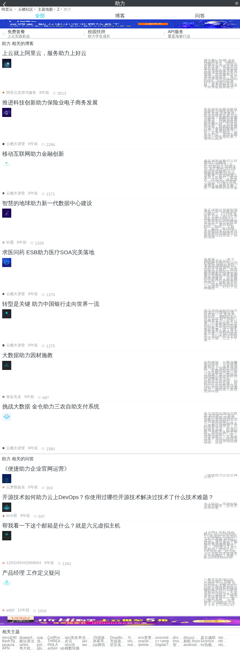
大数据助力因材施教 (27, 355)
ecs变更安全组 (146, 637)
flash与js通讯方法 (10, 641)
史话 (68, 641)
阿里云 (7, 9)
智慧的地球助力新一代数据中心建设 (47, 203)
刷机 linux (191, 641)
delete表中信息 (146, 645)
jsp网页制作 (101, 645)
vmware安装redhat (223, 637)
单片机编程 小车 (28, 648)
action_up (56, 648)
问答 (200, 15)
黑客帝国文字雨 (101, 641)
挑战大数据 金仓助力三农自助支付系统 (50, 406)
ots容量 (223, 645)
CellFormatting (56, 637)
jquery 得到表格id (42, 648)
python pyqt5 (42, 645)
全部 (40, 15)
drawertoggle (28, 637)
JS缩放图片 (101, 637)
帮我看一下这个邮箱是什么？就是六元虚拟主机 (61, 526)
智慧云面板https (178, 645)
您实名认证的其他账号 (118, 645)
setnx (23, 645)
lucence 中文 (209, 641)
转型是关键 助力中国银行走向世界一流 (50, 304)
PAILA (53, 645)
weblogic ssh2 (87, 645)
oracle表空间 (146, 641)
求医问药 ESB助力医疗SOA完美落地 (48, 252)
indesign (133, 645)
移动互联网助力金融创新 (33, 154)
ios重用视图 (133, 641)
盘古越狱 (208, 637)
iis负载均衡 (209, 645)
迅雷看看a (42, 641)
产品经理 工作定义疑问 (31, 573)
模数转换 (72, 648)
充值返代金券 (118, 641)
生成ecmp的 (87, 637)
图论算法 (26, 641)
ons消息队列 (73, 645)
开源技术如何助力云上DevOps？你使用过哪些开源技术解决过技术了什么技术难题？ (108, 497)
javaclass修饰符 (10, 645)
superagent (42, 637)
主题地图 (45, 9)
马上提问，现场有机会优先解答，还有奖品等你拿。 (221, 506)
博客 (120, 15)
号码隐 (133, 637)
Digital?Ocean (163, 645)
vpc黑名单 (73, 637)
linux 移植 (178, 641)
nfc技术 (223, 641)
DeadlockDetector (118, 637)
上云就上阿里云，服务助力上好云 (44, 53)
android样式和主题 (192, 645)
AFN (6, 648)
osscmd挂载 (163, 637)
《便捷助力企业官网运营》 (36, 469)
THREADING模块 (56, 641)
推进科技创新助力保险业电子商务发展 (50, 102)
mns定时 (9, 637)
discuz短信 (192, 637)
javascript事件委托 (87, 641)
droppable (178, 637)
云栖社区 (25, 9)
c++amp (162, 641)
